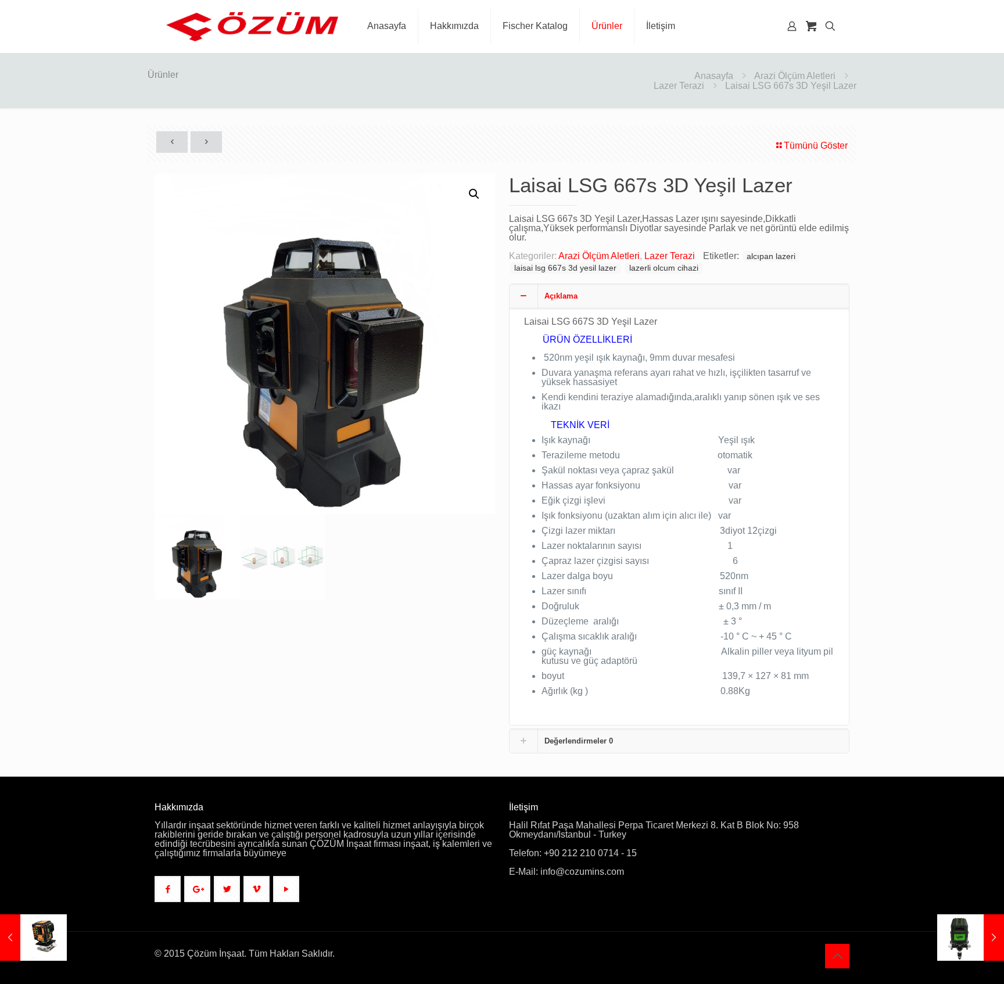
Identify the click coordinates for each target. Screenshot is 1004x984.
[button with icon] (168, 889)
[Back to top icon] (837, 956)
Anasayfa (713, 76)
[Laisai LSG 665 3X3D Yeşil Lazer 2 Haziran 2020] (33, 937)
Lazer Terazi (679, 86)
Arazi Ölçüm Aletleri (795, 76)
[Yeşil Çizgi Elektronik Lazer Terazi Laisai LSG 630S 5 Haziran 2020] (970, 937)
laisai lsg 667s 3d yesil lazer (565, 267)
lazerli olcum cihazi (663, 267)
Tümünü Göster (816, 145)
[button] (474, 194)
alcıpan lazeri (771, 256)
